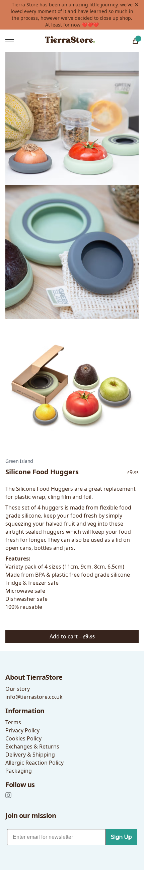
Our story (17, 688)
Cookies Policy (23, 738)
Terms (13, 722)
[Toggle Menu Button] (9, 41)
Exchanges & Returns (32, 746)
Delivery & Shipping (30, 754)
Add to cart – (72, 636)
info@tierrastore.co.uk (34, 696)
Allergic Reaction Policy (34, 762)
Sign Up (121, 837)
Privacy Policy (22, 730)
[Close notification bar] (136, 4)
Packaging (18, 770)
